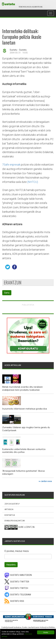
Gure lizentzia (26, 527)
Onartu (45, 632)
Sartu (6, 293)
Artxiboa (8, 509)
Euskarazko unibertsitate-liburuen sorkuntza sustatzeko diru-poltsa (23, 451)
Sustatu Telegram (20, 594)
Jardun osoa (46, 481)
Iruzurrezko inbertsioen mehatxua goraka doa (24, 408)
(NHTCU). (32, 181)
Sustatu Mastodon (21, 575)
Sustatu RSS (17, 601)
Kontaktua (9, 515)
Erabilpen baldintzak (14, 521)
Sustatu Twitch (19, 588)
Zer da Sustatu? (12, 504)
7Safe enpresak (11, 164)
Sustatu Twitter (19, 581)
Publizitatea (28, 305)
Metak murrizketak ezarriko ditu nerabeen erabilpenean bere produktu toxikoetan (22, 388)
